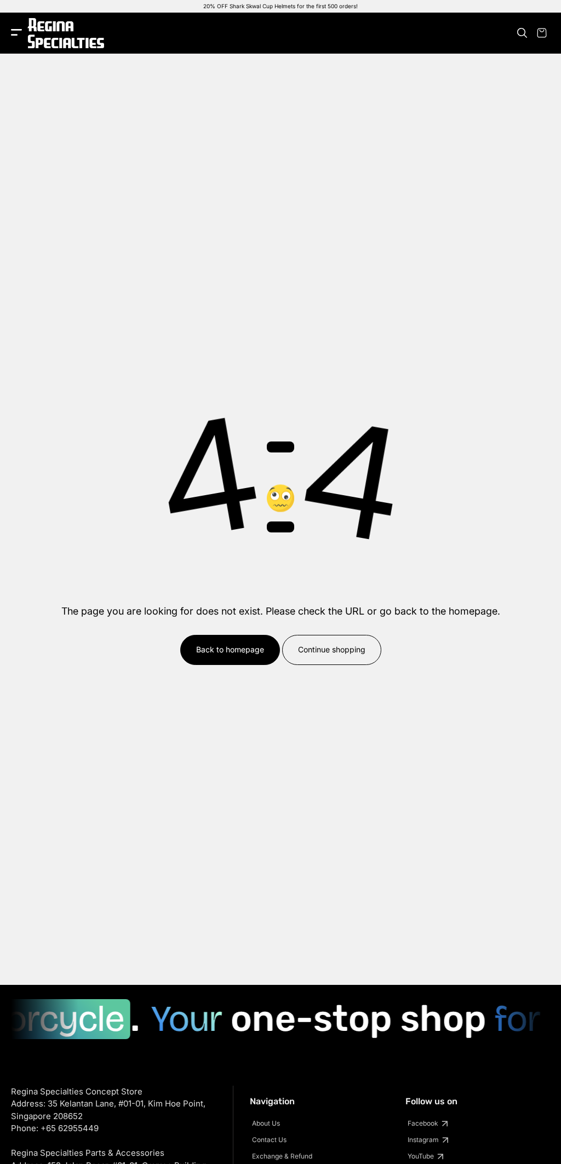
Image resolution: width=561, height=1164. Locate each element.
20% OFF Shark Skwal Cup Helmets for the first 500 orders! (280, 6)
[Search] (522, 33)
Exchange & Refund (282, 1156)
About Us (266, 1123)
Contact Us (269, 1140)
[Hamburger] (16, 33)
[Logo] (65, 33)
